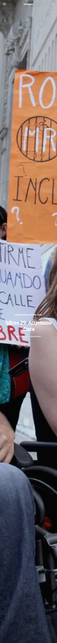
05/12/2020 (21, 336)
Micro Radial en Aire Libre (28, 315)
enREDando (35, 336)
